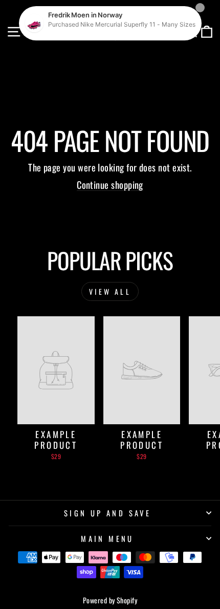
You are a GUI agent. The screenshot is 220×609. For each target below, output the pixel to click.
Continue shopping (110, 184)
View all (110, 291)
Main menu (107, 538)
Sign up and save (107, 512)
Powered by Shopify (110, 600)
